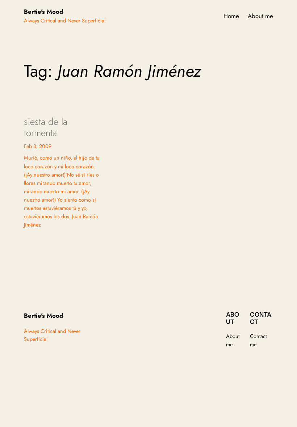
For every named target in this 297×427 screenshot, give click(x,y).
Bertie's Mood (43, 11)
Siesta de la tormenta (45, 127)
